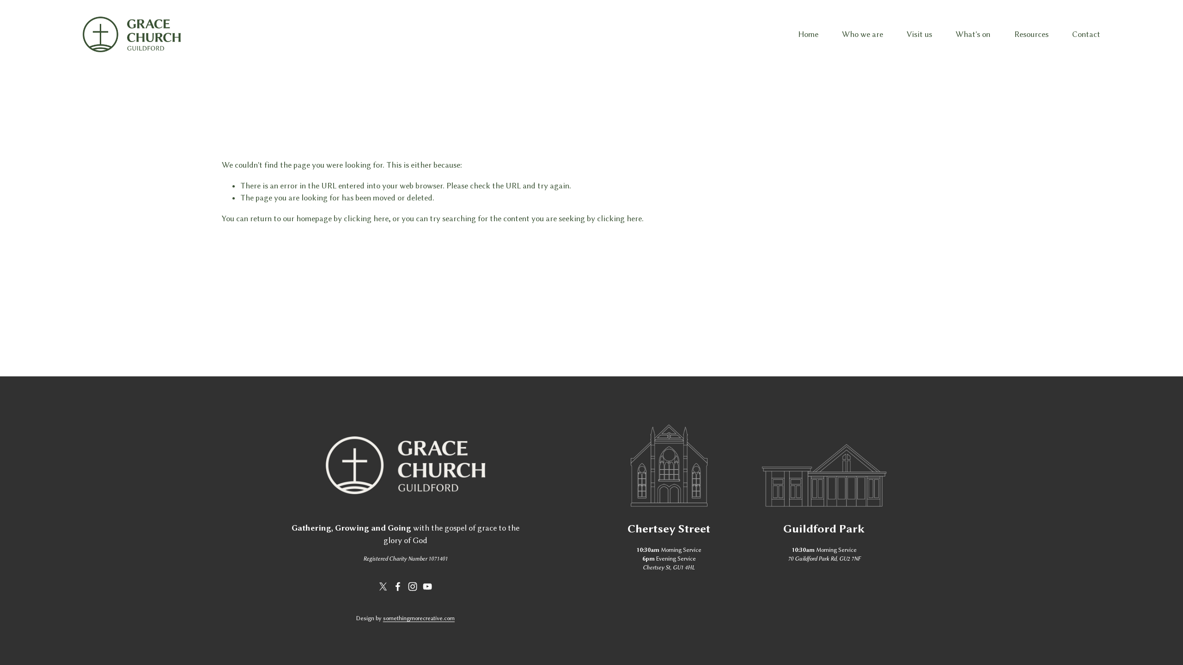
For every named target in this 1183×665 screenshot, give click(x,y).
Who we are (862, 34)
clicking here (366, 218)
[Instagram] (412, 586)
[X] (383, 586)
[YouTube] (427, 586)
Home (808, 34)
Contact (1086, 34)
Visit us (919, 34)
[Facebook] (397, 586)
